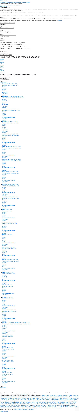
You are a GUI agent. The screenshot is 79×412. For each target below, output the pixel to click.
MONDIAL (51, 402)
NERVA (28, 403)
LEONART (75, 401)
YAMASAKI (41, 408)
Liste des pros (18, 5)
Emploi (13, 5)
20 (3, 82)
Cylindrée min (9, 42)
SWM (43, 406)
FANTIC (70, 398)
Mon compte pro (3, 6)
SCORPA (45, 405)
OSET (46, 403)
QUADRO (24, 405)
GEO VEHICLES (11, 399)
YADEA (31, 408)
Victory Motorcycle (17, 408)
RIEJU (33, 405)
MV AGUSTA (19, 403)
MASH (37, 402)
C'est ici (60, 20)
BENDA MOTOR (9, 396)
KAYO (43, 401)
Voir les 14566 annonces (5, 54)
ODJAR (38, 403)
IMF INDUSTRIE (73, 399)
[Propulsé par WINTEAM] (4, 411)
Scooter (1, 67)
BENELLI (16, 396)
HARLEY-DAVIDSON (28, 399)
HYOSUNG (62, 399)
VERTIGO (6, 408)
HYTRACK (67, 399)
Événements (8, 5)
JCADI (21, 401)
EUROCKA (65, 398)
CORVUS (10, 398)
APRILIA (64, 395)
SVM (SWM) (38, 406)
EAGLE (48, 398)
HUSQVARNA (56, 399)
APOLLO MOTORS (58, 395)
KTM (60, 401)
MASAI (33, 402)
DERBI (29, 398)
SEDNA (54, 405)
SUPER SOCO (23, 406)
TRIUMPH (71, 406)
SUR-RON (29, 406)
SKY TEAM (7, 406)
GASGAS (5, 399)
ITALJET (17, 401)
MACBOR (17, 402)
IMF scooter (2, 401)
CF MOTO (77, 396)
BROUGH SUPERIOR (57, 396)
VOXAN (27, 408)
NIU (31, 403)
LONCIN (12, 402)
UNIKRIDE (76, 406)
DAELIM (19, 398)
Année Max (25, 46)
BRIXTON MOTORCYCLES (46, 396)
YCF (45, 408)
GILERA (17, 399)
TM (61, 406)
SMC (11, 406)
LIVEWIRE (7, 402)
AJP (48, 395)
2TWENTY (44, 395)
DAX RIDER (24, 398)
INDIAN (7, 401)
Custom (1, 65)
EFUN (52, 398)
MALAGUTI (28, 402)
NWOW (34, 403)
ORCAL (42, 403)
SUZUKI (33, 406)
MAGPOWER (22, 402)
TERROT (55, 406)
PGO (59, 403)
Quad (1, 69)
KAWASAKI (39, 401)
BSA (64, 396)
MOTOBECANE (7, 403)
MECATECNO (45, 402)
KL (54, 401)
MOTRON (14, 403)
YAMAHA (36, 408)
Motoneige (2, 72)
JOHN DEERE (33, 401)
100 (4, 82)
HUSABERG (49, 399)
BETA (20, 396)
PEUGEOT (55, 403)
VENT (2, 408)
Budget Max (10, 46)
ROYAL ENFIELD (39, 405)
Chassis (1, 38)
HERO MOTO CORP (37, 399)
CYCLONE (15, 398)
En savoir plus (24, 394)
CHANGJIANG (4, 398)
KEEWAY (47, 401)
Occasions (2, 5)
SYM (46, 406)
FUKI (2, 399)
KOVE (57, 401)
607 (6, 82)
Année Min (19, 46)
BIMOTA (24, 396)
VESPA (10, 408)
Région (1, 26)
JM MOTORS (26, 401)
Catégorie (2, 30)
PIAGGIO (63, 403)
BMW (39, 396)
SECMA (49, 405)
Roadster (2, 62)
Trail (1, 63)
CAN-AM (72, 396)
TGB (58, 406)
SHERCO (73, 405)
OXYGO (50, 403)
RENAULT (29, 405)
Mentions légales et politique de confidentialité (23, 409)
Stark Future (16, 406)
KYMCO (64, 401)
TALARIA (50, 406)
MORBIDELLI (62, 402)
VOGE (23, 408)
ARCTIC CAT (3, 396)
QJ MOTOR (18, 405)
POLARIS (13, 405)
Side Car (2, 70)
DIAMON (33, 398)
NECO (24, 403)
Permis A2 (23, 42)
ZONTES (59, 408)
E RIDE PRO (43, 398)
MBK (40, 402)
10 (2, 82)
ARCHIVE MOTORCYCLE (72, 395)
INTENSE (12, 401)
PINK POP (8, 405)
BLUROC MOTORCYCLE (31, 396)
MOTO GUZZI (69, 402)
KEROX (51, 401)
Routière (2, 59)
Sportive (2, 60)
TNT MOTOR (65, 406)
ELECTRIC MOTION (58, 398)
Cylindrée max (16, 42)
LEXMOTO (2, 402)
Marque (1, 34)
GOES (21, 399)
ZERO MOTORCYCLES (52, 408)
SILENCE (2, 406)
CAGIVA (67, 396)
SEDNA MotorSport (61, 405)
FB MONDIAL (76, 398)
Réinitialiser (2, 24)
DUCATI (38, 398)
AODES (51, 395)
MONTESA (56, 402)
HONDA (44, 399)
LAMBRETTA (69, 401)
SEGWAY (68, 405)
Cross (1, 66)
